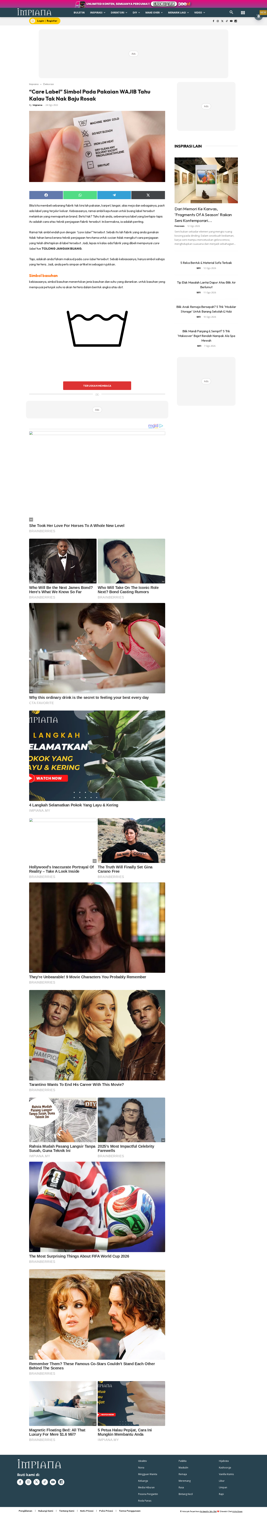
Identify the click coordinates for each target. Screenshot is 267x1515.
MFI (199, 268)
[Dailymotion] (235, 21)
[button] (231, 12)
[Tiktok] (227, 21)
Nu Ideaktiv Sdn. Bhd (208, 1511)
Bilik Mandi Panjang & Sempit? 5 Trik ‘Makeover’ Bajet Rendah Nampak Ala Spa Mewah (206, 335)
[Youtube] (231, 21)
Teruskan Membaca (97, 385)
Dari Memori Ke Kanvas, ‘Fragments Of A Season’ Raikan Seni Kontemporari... (203, 214)
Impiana (34, 84)
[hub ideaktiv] (243, 11)
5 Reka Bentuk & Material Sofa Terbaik (206, 263)
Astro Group (237, 1511)
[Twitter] (222, 21)
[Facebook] (213, 21)
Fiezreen (180, 226)
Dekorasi (48, 84)
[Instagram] (218, 21)
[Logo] (34, 12)
